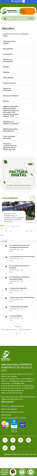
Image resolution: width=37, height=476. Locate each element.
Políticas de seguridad (9, 409)
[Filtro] (6, 231)
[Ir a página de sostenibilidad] (32, 198)
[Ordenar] (11, 231)
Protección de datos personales (12, 412)
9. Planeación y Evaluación (17, 288)
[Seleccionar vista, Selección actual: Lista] (32, 231)
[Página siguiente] (24, 333)
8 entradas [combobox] (17, 326)
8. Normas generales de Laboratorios (21, 297)
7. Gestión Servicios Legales (18, 307)
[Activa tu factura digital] (18, 172)
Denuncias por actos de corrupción (13, 418)
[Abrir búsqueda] (27, 231)
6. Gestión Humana (15, 316)
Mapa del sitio (6, 415)
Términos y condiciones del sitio (12, 406)
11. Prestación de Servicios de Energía (22, 256)
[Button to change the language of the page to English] (23, 1)
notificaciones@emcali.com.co (11, 399)
